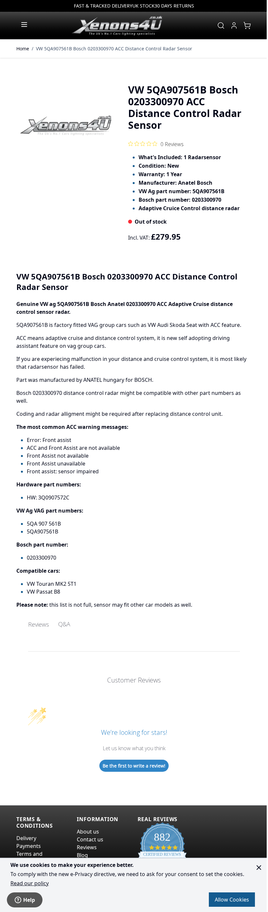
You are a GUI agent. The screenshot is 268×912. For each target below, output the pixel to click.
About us (88, 831)
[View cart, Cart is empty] (247, 25)
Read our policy (29, 883)
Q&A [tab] (64, 624)
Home (22, 48)
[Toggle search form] (221, 25)
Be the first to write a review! (134, 766)
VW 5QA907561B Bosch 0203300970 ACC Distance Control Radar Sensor (114, 48)
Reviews (87, 847)
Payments (28, 846)
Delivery (26, 838)
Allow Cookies (232, 899)
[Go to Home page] (117, 25)
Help (29, 900)
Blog (82, 855)
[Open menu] (24, 24)
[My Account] (234, 25)
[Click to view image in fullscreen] (65, 125)
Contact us (90, 839)
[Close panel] (259, 867)
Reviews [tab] (38, 624)
